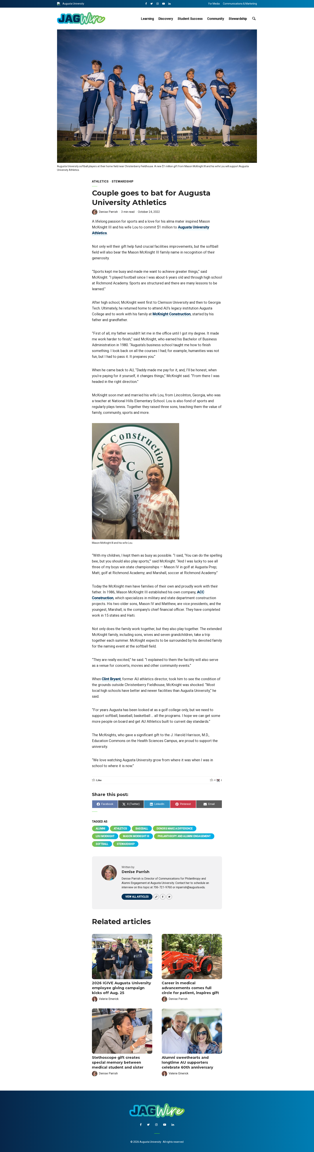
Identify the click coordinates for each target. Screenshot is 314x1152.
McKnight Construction (172, 314)
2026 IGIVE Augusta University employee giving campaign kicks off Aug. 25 (121, 988)
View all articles (137, 896)
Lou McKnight (105, 836)
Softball (102, 844)
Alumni (100, 828)
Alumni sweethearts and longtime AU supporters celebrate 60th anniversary (187, 1062)
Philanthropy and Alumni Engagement (184, 836)
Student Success (190, 19)
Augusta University (73, 3)
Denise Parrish (108, 212)
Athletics (100, 181)
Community (215, 19)
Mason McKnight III (136, 836)
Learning (147, 19)
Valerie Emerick (109, 999)
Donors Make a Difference (175, 828)
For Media (214, 3)
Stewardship (238, 19)
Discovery (165, 19)
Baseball (142, 828)
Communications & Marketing (240, 3)
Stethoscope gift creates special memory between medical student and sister (117, 1062)
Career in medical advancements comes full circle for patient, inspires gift (190, 988)
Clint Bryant (111, 679)
